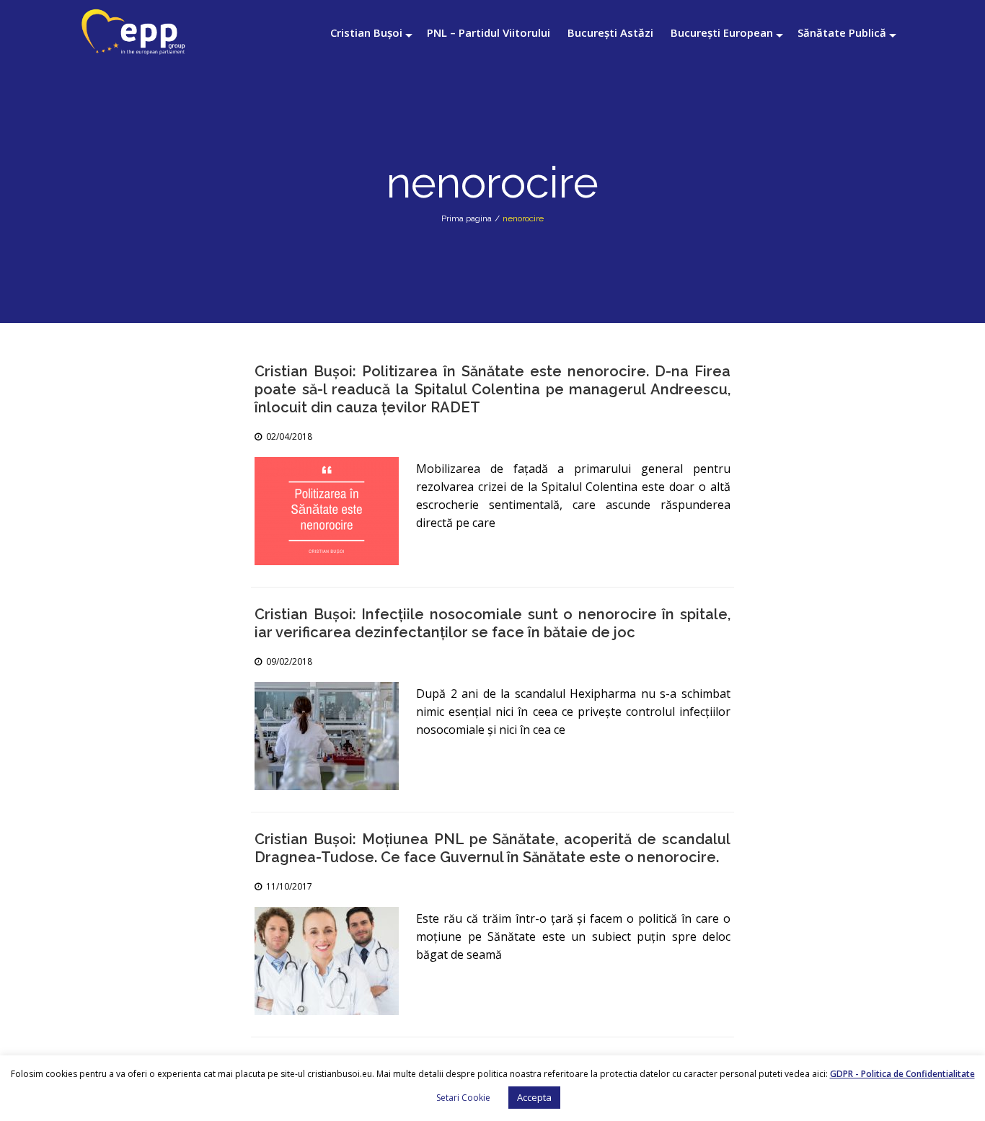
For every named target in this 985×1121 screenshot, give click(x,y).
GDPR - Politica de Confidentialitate (902, 1074)
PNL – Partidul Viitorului (488, 32)
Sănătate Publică (842, 32)
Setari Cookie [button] (463, 1097)
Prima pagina (466, 218)
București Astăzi (610, 32)
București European (722, 32)
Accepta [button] (534, 1097)
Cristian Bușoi (366, 32)
